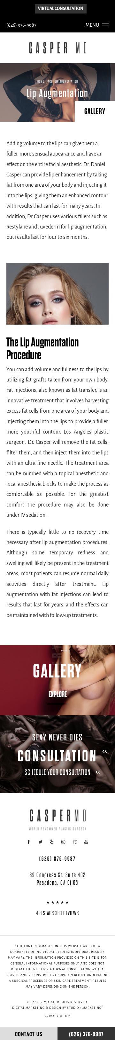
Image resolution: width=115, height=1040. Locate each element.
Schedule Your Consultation (58, 772)
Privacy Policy (57, 1016)
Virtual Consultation (60, 8)
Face (49, 81)
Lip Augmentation (66, 81)
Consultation (57, 756)
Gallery (94, 111)
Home (40, 81)
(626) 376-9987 (21, 25)
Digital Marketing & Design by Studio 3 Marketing (57, 1008)
